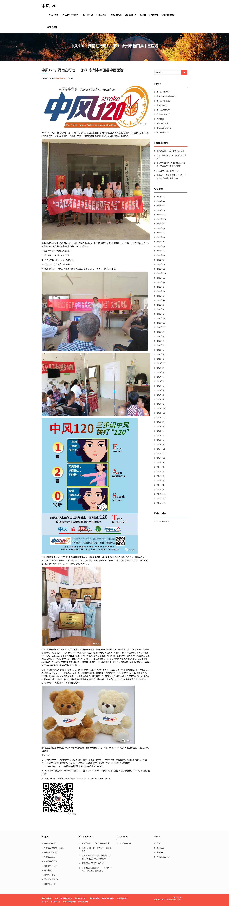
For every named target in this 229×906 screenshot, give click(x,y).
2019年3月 (161, 395)
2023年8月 (161, 224)
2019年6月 (161, 381)
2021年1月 (161, 314)
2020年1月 (161, 359)
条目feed (160, 848)
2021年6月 (161, 296)
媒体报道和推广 (130, 15)
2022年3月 (161, 260)
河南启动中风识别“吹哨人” (168, 171)
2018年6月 (161, 435)
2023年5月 (161, 237)
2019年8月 (161, 372)
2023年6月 (161, 233)
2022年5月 (161, 255)
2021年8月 (161, 287)
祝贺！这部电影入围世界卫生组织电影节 (171, 157)
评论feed (160, 852)
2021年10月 (162, 278)
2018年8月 (161, 426)
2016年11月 (162, 494)
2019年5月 (161, 386)
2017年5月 (161, 480)
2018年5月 (161, 440)
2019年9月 (161, 368)
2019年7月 (161, 377)
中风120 (49, 5)
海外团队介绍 (52, 27)
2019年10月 (162, 363)
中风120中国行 (52, 15)
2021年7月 (161, 291)
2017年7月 (161, 471)
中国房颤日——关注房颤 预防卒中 (170, 151)
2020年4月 (161, 354)
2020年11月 (162, 323)
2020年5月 (161, 350)
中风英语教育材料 (115, 15)
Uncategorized (60, 78)
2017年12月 (162, 449)
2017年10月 (162, 458)
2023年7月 (161, 228)
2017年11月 (162, 453)
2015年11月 (162, 503)
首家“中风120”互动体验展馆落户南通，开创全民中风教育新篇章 (171, 164)
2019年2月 (161, 399)
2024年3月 (161, 206)
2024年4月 (161, 201)
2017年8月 (161, 467)
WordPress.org (163, 857)
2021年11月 (162, 273)
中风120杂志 (101, 15)
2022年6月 (161, 251)
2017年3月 (161, 489)
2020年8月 (161, 336)
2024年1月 (161, 210)
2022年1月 (161, 264)
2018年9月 (161, 422)
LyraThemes (177, 899)
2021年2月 (161, 309)
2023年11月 (162, 215)
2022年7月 (161, 246)
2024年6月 (161, 197)
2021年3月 (161, 305)
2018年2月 (161, 444)
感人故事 (142, 15)
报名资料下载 (153, 15)
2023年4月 (161, 242)
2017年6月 (161, 476)
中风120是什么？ (87, 15)
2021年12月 (162, 269)
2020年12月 (162, 318)
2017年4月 (161, 485)
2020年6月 (161, 345)
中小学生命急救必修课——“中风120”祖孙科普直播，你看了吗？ (172, 176)
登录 (158, 843)
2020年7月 (161, 341)
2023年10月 (162, 219)
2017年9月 (161, 462)
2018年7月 (161, 431)
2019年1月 (161, 404)
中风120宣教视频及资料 (69, 15)
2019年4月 (161, 390)
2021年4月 (161, 300)
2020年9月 (161, 332)
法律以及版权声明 (168, 15)
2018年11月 (162, 413)
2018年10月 (162, 417)
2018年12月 (162, 408)
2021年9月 (161, 282)
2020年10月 (162, 327)
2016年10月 (162, 498)
